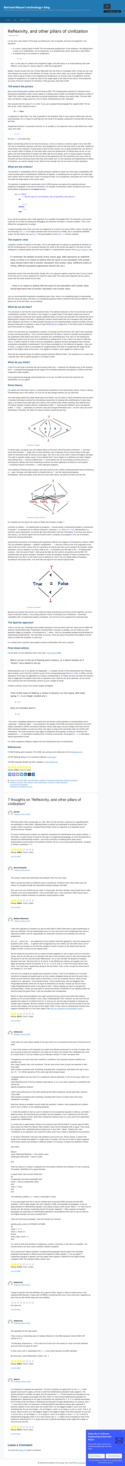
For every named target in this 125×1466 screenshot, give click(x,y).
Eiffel (25, 780)
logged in (21, 1450)
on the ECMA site (50, 762)
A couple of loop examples (19, 784)
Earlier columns (25, 20)
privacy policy (117, 1460)
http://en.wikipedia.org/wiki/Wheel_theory (66, 1009)
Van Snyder (51, 653)
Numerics (43, 780)
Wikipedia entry (76, 752)
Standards (64, 782)
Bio (15, 20)
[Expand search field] (107, 6)
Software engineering (71, 780)
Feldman (30, 782)
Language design (33, 780)
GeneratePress (82, 1463)
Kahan (36, 782)
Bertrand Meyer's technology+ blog (27, 7)
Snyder (57, 782)
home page (51, 757)
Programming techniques (55, 780)
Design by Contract (16, 780)
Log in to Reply (16, 856)
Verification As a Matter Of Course (21, 786)
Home (8, 20)
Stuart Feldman (82, 250)
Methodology (43, 782)
